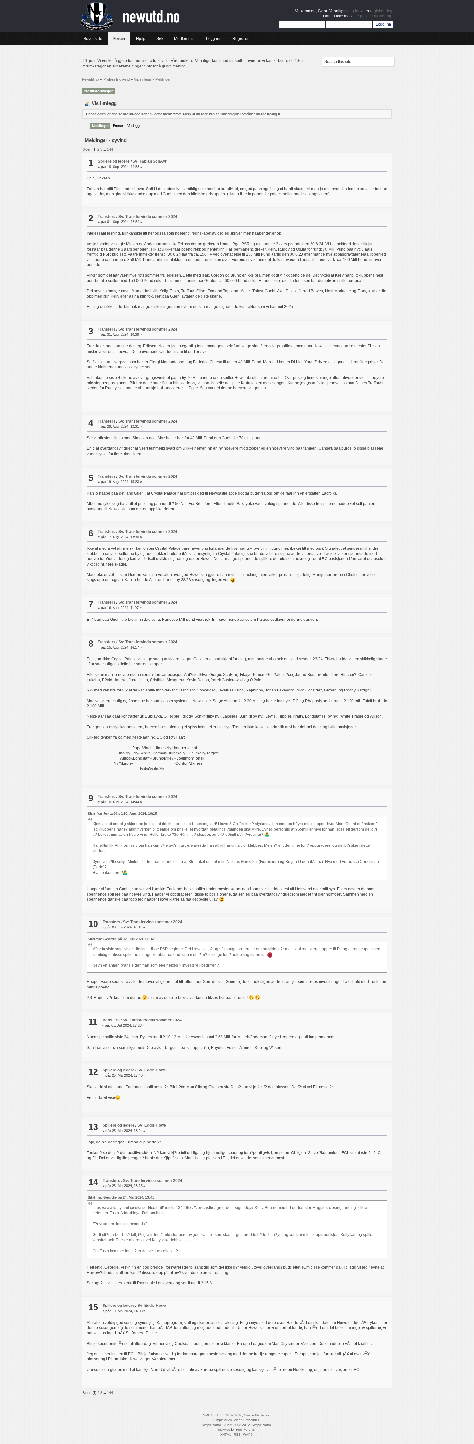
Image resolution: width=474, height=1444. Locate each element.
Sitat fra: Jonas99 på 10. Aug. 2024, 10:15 (122, 813)
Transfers (106, 216)
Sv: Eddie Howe (151, 1070)
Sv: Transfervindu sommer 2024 (147, 216)
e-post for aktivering (374, 16)
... (105, 149)
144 (110, 149)
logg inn (353, 11)
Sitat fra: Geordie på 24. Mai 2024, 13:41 (121, 1197)
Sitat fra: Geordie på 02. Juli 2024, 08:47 (121, 939)
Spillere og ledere (114, 161)
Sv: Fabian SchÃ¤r (150, 161)
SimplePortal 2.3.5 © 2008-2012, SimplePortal (236, 1425)
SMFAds (224, 1429)
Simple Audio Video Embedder (236, 1420)
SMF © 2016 (232, 1415)
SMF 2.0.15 (212, 1415)
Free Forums (245, 1429)
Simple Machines (256, 1415)
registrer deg (381, 11)
